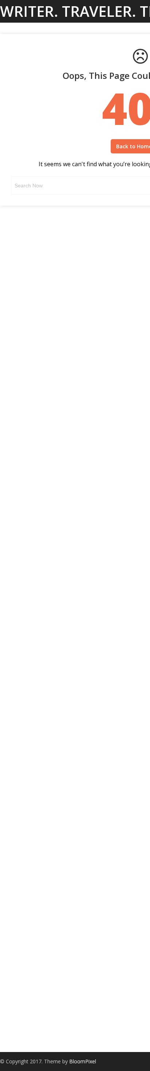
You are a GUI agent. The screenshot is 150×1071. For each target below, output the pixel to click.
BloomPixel (82, 1061)
